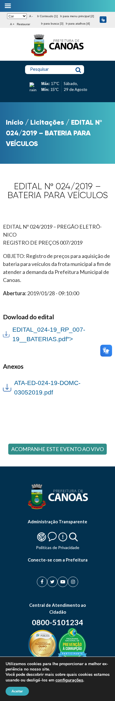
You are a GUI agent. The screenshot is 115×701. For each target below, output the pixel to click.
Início (14, 122)
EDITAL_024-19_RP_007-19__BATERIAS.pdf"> (44, 333)
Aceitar (17, 691)
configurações (69, 680)
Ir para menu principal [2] (77, 16)
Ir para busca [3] (52, 23)
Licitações (47, 122)
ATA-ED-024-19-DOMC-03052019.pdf (47, 387)
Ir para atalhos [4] (78, 23)
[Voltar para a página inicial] (57, 56)
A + (12, 24)
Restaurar (23, 24)
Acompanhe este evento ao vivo (57, 449)
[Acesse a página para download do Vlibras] (103, 20)
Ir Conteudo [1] (47, 16)
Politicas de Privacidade (57, 547)
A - (31, 16)
